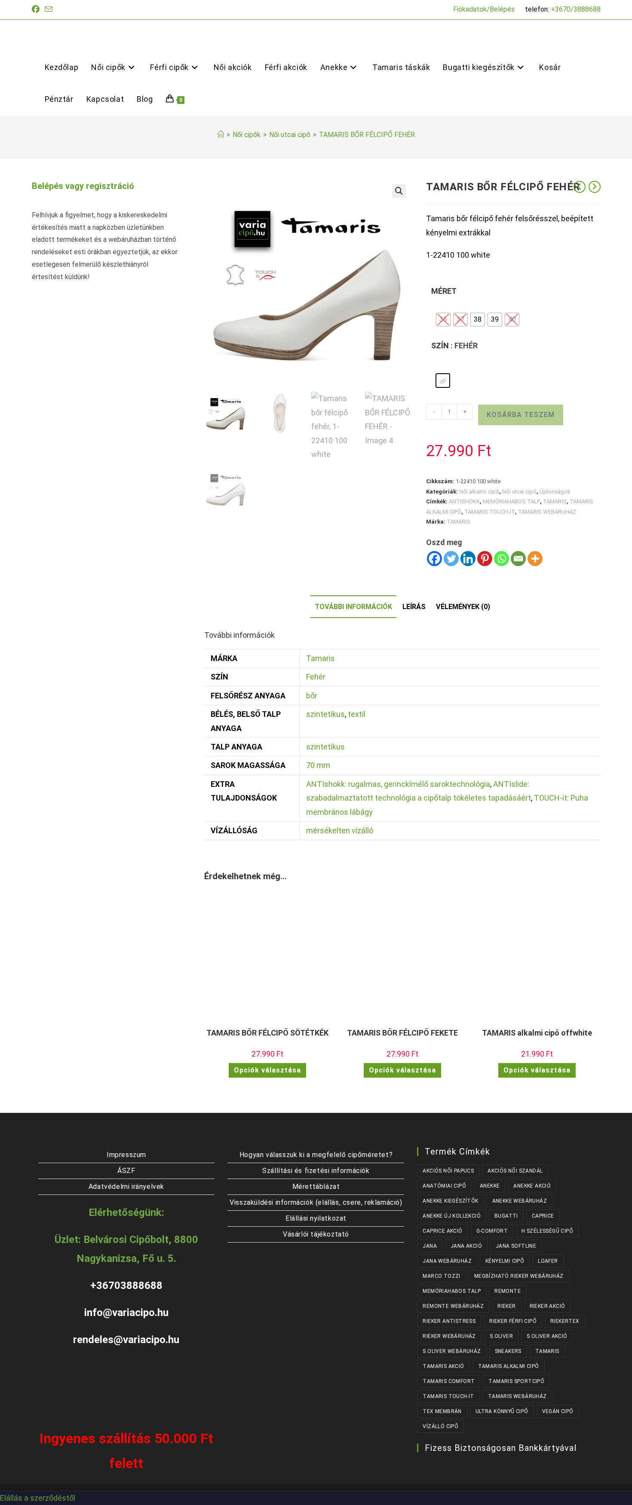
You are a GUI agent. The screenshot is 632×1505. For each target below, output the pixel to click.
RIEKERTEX (565, 1321)
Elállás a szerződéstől (37, 1497)
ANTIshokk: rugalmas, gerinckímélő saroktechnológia (398, 784)
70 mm (318, 765)
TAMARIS (555, 501)
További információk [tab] (353, 607)
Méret (444, 291)
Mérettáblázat (316, 1186)
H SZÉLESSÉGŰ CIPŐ (547, 1231)
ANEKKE (490, 1186)
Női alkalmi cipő (479, 491)
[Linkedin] (468, 558)
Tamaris (320, 658)
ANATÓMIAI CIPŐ (444, 1186)
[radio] (443, 319)
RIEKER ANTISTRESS (449, 1321)
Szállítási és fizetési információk (315, 1171)
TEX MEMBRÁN (442, 1411)
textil (356, 714)
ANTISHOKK (464, 501)
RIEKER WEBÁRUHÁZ (449, 1336)
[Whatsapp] (501, 558)
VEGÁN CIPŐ (558, 1411)
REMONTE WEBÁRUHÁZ (453, 1306)
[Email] (518, 558)
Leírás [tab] (414, 607)
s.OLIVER (501, 1336)
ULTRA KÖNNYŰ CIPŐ (502, 1411)
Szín (440, 345)
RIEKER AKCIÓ (547, 1306)
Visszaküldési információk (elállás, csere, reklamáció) (316, 1202)
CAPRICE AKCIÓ (442, 1231)
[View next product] (595, 187)
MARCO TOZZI (441, 1276)
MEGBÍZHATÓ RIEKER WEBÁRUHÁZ (519, 1276)
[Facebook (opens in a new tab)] (37, 9)
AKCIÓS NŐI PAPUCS (448, 1171)
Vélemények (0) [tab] (463, 607)
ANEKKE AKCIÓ (532, 1186)
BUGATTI (506, 1216)
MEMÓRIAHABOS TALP (511, 501)
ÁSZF (126, 1171)
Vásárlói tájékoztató (316, 1234)
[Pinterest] (484, 558)
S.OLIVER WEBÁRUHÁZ (452, 1351)
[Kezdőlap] (220, 135)
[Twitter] (451, 558)
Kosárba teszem (521, 415)
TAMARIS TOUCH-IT (489, 512)
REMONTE (507, 1291)
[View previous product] (580, 187)
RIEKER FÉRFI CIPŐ (513, 1321)
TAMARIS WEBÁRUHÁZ (547, 512)
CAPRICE (543, 1216)
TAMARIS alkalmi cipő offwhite (537, 1032)
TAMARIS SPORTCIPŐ (516, 1381)
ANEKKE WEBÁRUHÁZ (519, 1201)
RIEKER (506, 1306)
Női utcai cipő (519, 491)
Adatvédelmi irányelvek (126, 1186)
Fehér (315, 676)
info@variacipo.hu (126, 1313)
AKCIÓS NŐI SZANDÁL (515, 1171)
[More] (535, 558)
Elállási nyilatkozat (316, 1218)
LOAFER (548, 1261)
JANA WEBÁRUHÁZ (447, 1261)
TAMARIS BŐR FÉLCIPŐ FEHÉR (367, 135)
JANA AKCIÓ (466, 1246)
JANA (430, 1246)
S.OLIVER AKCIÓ (547, 1336)
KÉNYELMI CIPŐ (504, 1261)
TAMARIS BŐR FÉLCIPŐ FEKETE (402, 1032)
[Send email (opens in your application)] (48, 9)
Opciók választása (267, 1070)
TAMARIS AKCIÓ (443, 1366)
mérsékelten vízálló (339, 830)
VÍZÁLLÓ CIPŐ (440, 1426)
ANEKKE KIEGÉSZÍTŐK (450, 1201)
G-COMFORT (492, 1231)
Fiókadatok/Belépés (484, 9)
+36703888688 (126, 1286)
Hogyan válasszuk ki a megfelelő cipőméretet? (316, 1155)
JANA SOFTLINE (516, 1246)
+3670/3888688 (576, 9)
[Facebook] (434, 558)
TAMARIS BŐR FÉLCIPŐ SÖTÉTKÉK (267, 1032)
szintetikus (325, 714)
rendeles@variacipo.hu (126, 1340)
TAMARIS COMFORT (449, 1381)
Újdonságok (555, 491)
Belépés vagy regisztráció (83, 186)
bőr (311, 695)
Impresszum (126, 1155)
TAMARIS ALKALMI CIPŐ (508, 1366)
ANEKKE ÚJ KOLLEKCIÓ (452, 1216)
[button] (399, 191)
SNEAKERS (508, 1351)
